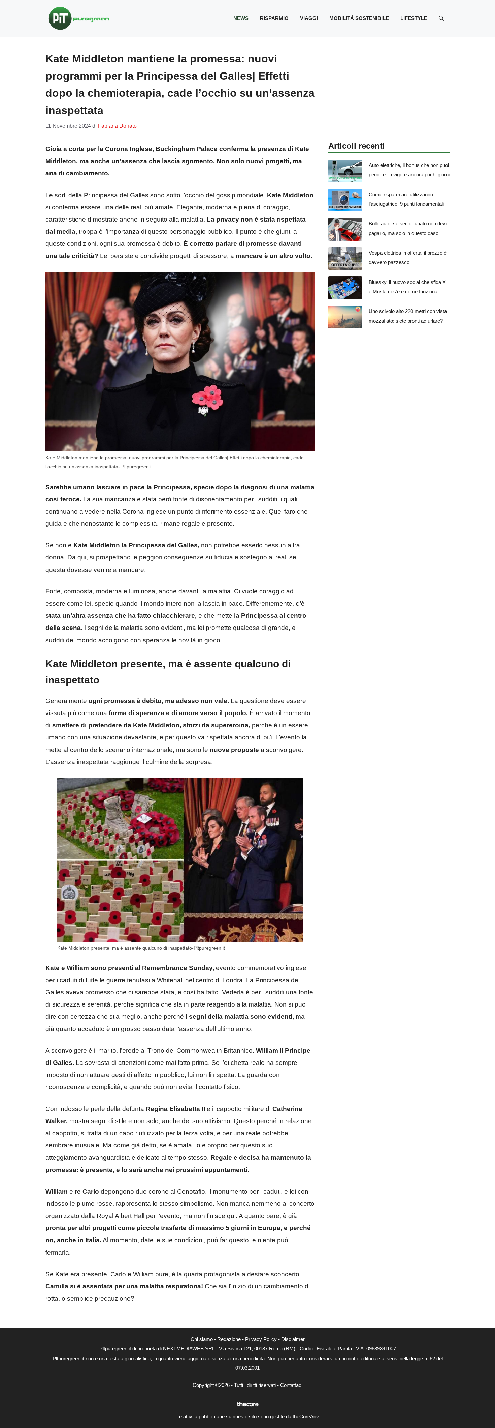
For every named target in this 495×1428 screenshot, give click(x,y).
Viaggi (309, 18)
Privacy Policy (261, 1339)
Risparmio (274, 18)
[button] (441, 18)
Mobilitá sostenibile (359, 18)
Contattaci (291, 1385)
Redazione (229, 1339)
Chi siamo (202, 1339)
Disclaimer (293, 1339)
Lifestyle (413, 18)
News (241, 18)
